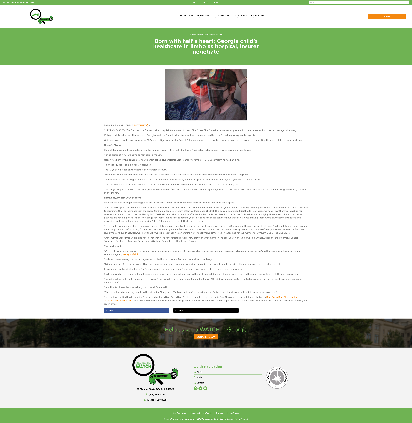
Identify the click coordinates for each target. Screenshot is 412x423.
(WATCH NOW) (140, 125)
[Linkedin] (205, 388)
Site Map (219, 413)
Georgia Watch (131, 254)
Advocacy (241, 15)
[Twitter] (200, 388)
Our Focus (203, 15)
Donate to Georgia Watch (200, 413)
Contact (215, 2)
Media (205, 2)
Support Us (257, 15)
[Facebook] (196, 388)
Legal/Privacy (233, 413)
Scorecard (186, 15)
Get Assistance (222, 15)
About (195, 2)
